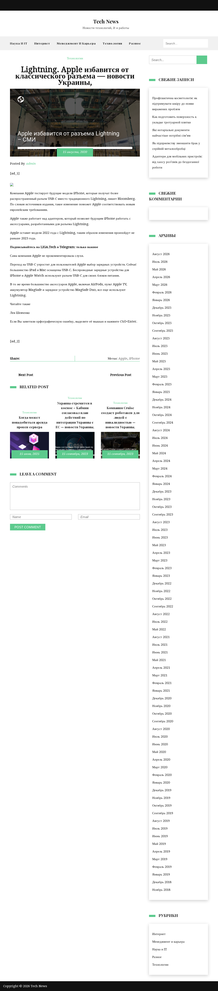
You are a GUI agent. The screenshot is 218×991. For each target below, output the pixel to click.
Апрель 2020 (161, 759)
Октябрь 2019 (162, 805)
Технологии (112, 43)
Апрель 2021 (161, 668)
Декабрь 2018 (161, 882)
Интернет (42, 43)
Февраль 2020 (162, 775)
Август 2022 (161, 614)
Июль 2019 (160, 828)
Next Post (26, 375)
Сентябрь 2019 (162, 813)
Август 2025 (161, 338)
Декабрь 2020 (161, 698)
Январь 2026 (161, 300)
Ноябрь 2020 (161, 706)
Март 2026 (159, 285)
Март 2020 (159, 767)
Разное (135, 43)
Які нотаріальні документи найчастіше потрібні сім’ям (171, 132)
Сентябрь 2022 (162, 606)
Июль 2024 (160, 438)
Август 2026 (161, 254)
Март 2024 (159, 468)
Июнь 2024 (160, 445)
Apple (122, 358)
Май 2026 (159, 269)
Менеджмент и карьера (76, 43)
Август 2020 (161, 729)
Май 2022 (159, 629)
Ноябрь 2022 (161, 591)
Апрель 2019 (161, 851)
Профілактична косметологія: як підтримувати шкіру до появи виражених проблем (174, 103)
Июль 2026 (160, 262)
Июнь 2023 (160, 537)
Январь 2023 (161, 576)
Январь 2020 (161, 782)
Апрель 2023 (161, 553)
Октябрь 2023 (162, 507)
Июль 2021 (160, 645)
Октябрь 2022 (162, 599)
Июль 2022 (160, 622)
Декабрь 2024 (161, 399)
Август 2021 (161, 637)
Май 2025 (159, 361)
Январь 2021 (161, 691)
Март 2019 (159, 859)
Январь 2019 (161, 874)
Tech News (106, 21)
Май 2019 (159, 844)
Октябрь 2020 (162, 713)
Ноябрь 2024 (161, 407)
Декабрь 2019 (161, 790)
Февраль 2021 (162, 683)
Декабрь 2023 (161, 491)
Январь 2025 (161, 392)
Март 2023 (159, 560)
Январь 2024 (161, 484)
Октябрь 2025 (162, 323)
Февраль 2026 (162, 292)
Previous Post (120, 375)
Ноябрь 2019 (161, 798)
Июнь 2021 (160, 652)
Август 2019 (161, 821)
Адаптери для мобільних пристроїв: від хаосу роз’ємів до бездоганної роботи (177, 161)
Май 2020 (159, 752)
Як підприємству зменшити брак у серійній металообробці (176, 146)
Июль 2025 (160, 346)
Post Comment (27, 527)
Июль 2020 (160, 736)
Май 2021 (159, 660)
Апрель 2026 (161, 277)
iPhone (134, 358)
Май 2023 (159, 545)
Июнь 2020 (160, 744)
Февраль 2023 (162, 568)
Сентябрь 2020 (162, 721)
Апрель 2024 (161, 461)
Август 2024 (161, 430)
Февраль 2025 (162, 384)
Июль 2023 (160, 530)
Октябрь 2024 (162, 415)
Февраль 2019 (162, 867)
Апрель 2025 (161, 369)
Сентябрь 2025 (162, 331)
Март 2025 (159, 376)
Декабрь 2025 (161, 308)
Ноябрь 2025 (161, 315)
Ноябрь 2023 (161, 499)
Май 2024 (159, 453)
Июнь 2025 (160, 354)
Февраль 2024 (162, 476)
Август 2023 (161, 522)
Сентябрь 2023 (162, 514)
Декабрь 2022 (161, 583)
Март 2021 (159, 675)
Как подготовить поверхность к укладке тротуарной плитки (174, 119)
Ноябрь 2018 (161, 890)
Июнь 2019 (160, 836)
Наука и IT (18, 43)
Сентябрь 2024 (162, 422)
